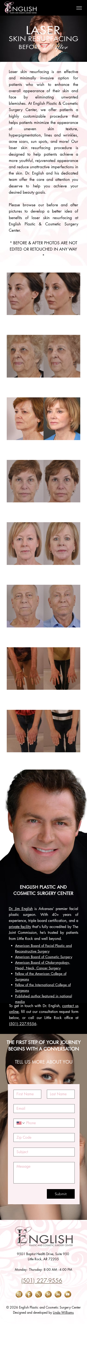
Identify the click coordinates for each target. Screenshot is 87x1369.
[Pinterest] (48, 1294)
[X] (38, 1294)
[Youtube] (67, 1294)
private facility (20, 926)
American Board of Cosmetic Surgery (43, 957)
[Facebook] (28, 1294)
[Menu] (79, 7)
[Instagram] (19, 1294)
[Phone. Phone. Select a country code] (20, 1123)
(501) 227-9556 (22, 1023)
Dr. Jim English (21, 908)
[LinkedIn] (58, 1294)
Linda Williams (63, 1312)
